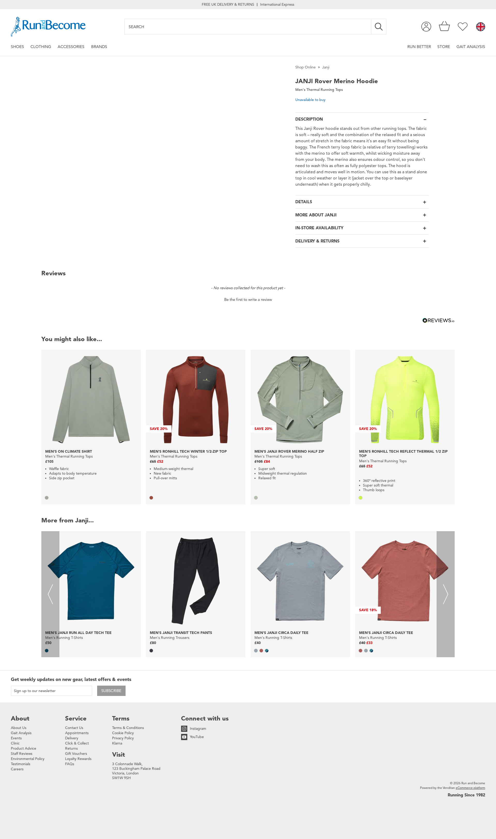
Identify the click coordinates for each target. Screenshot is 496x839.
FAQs (69, 764)
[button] (248, 299)
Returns (71, 748)
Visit (118, 754)
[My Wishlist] (463, 27)
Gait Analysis (470, 46)
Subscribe (111, 690)
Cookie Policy (123, 733)
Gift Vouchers (76, 753)
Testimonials (20, 764)
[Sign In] (426, 27)
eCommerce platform (470, 788)
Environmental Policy (27, 759)
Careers (17, 769)
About (20, 718)
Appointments (77, 733)
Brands (99, 46)
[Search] (378, 27)
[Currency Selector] (480, 27)
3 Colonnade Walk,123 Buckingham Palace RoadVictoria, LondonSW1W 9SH (136, 771)
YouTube (197, 737)
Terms (120, 718)
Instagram (198, 728)
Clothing (40, 46)
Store (443, 46)
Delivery (71, 738)
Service (76, 718)
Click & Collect (77, 743)
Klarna (117, 743)
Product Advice (23, 748)
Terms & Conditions (128, 728)
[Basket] (444, 27)
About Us (18, 728)
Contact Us (74, 728)
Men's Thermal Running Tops (319, 90)
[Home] (48, 26)
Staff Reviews (21, 753)
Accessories (71, 46)
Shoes (17, 46)
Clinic (15, 743)
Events (16, 738)
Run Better (419, 46)
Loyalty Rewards (78, 759)
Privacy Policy (123, 738)
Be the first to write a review (248, 299)
